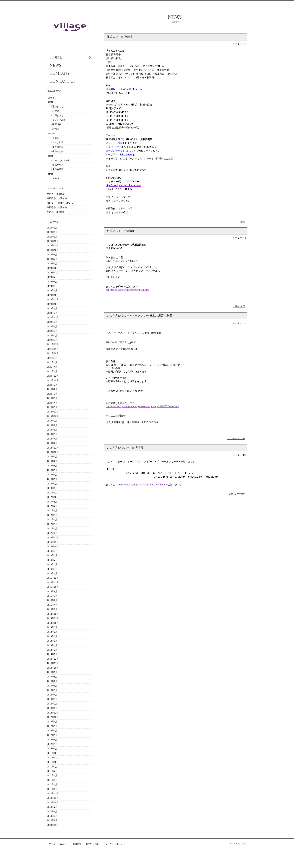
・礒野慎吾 (54, 124)
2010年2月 (52, 820)
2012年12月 (53, 713)
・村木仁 (53, 129)
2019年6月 (52, 430)
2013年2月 (52, 703)
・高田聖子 (54, 138)
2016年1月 (52, 573)
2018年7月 (52, 461)
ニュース (64, 844)
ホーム (52, 844)
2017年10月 (53, 497)
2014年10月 (53, 623)
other (50, 174)
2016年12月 (53, 537)
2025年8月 (52, 254)
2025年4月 (52, 259)
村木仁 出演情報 (56, 194)
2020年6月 (52, 394)
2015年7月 (52, 600)
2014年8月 (52, 627)
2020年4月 (52, 403)
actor (50, 102)
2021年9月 (52, 358)
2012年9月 (52, 721)
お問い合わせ (92, 844)
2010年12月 (53, 793)
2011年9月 (52, 766)
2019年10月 (53, 416)
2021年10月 (53, 353)
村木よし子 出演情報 (121, 230)
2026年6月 (52, 232)
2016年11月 (53, 542)
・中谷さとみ (55, 151)
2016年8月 (52, 555)
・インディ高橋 (57, 120)
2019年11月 (53, 411)
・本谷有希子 (55, 169)
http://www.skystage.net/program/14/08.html (141, 484)
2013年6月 (52, 685)
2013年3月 (52, 699)
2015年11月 (53, 582)
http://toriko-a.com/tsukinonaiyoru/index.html (127, 289)
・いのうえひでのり (236, 438)
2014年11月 (53, 618)
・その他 (241, 222)
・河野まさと (55, 115)
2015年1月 (52, 609)
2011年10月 (53, 762)
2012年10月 (53, 717)
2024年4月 (52, 286)
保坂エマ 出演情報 (119, 36)
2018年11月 (53, 448)
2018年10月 (53, 452)
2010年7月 (52, 807)
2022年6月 (52, 326)
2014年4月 (52, 645)
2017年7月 (52, 506)
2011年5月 (52, 775)
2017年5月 (52, 515)
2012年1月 (52, 748)
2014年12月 (53, 614)
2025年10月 (53, 250)
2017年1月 (52, 533)
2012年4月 (52, 744)
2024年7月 (52, 277)
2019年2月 (52, 443)
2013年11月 (53, 663)
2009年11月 (53, 825)
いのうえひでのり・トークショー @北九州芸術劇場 (139, 315)
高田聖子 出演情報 (57, 198)
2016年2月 (52, 569)
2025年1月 (52, 263)
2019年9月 (52, 420)
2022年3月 (52, 340)
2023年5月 (52, 313)
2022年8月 (52, 322)
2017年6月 (52, 510)
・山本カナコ (55, 147)
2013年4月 (52, 694)
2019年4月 (52, 439)
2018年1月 (52, 488)
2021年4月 (52, 367)
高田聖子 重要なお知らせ (60, 203)
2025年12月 (53, 241)
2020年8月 (52, 385)
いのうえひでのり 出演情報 (125, 447)
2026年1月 (52, 236)
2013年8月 (52, 676)
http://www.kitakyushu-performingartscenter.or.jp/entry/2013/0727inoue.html (142, 406)
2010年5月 (52, 811)
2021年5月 (52, 362)
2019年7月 (52, 425)
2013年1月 (52, 708)
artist (50, 156)
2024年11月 (53, 272)
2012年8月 (52, 726)
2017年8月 (52, 501)
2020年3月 (52, 407)
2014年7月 (52, 632)
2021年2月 (52, 371)
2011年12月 (53, 753)
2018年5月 (52, 470)
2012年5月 (52, 739)
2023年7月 (52, 308)
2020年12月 (53, 376)
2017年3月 (52, 524)
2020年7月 (52, 389)
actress (51, 133)
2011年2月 (52, 784)
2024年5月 (52, 281)
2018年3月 (52, 479)
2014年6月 (52, 636)
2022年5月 (52, 331)
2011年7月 (52, 771)
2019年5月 (52, 434)
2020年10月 (53, 380)
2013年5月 (52, 690)
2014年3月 (52, 650)
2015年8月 (52, 596)
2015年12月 (53, 578)
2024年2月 (52, 290)
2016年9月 (52, 551)
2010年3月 (52, 816)
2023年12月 (53, 295)
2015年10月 (53, 587)
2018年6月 (52, 465)
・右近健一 (54, 111)
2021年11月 (53, 349)
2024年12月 (53, 268)
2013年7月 (52, 681)
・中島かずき (55, 165)
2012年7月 (52, 730)
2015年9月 (52, 591)
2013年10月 (53, 668)
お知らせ (52, 97)
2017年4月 (52, 519)
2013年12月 (53, 659)
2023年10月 (53, 304)
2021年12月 (53, 344)
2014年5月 (52, 641)
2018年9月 (52, 456)
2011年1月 (52, 789)
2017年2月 (52, 528)
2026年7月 (52, 227)
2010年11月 (53, 798)
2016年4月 (52, 564)
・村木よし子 (239, 306)
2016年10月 (53, 546)
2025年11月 (53, 245)
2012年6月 (52, 735)
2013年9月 (52, 672)
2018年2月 (52, 483)
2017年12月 (53, 492)
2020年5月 (52, 398)
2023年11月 (53, 299)
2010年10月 (53, 802)
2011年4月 (52, 780)
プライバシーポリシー (114, 844)
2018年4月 (52, 474)
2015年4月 (52, 605)
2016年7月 (52, 560)
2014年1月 (52, 654)
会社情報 (77, 844)
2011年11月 (53, 757)
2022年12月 (53, 317)
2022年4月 (52, 335)
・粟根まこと (55, 106)
